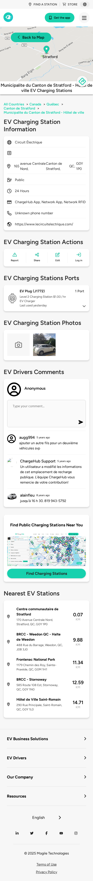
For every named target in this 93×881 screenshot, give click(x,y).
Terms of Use (47, 864)
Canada (35, 104)
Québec (52, 104)
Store (72, 4)
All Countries (14, 104)
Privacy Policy (46, 872)
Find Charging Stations (46, 573)
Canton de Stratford (19, 108)
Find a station (45, 4)
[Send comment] (81, 422)
